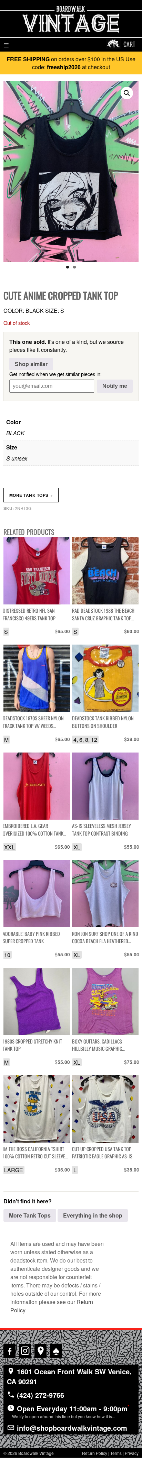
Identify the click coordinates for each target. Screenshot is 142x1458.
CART (129, 43)
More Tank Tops (31, 495)
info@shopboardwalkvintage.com (71, 1428)
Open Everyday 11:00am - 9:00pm (71, 1411)
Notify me (114, 386)
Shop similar (31, 364)
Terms (116, 1453)
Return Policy (94, 1453)
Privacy (132, 1453)
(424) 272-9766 (39, 1395)
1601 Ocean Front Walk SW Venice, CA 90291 (69, 1376)
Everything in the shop (92, 1215)
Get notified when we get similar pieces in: (55, 373)
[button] (127, 93)
